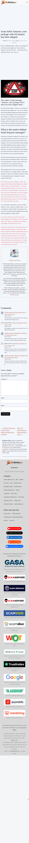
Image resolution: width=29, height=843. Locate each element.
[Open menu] (27, 2)
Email (2, 405)
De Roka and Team (9, 312)
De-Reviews (14, 467)
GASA (12, 445)
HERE (21, 207)
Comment (4, 379)
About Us (4, 452)
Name (2, 398)
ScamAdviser (7, 447)
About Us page (15, 294)
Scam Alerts (14, 42)
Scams (7, 207)
